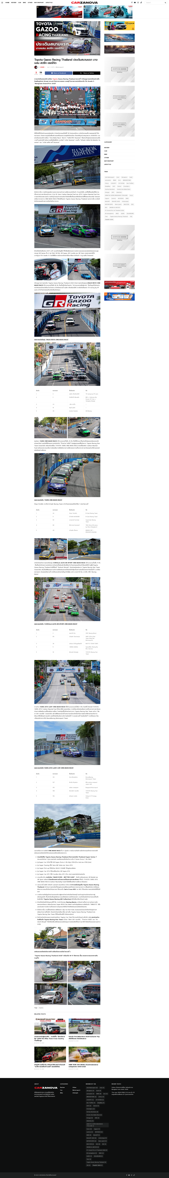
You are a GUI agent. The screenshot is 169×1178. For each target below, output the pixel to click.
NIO (132, 204)
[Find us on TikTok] (141, 2)
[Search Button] (166, 2)
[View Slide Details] (59, 12)
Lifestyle (49, 3)
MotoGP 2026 (116, 201)
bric (119, 180)
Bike (24, 3)
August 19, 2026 (39, 1069)
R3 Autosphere (109, 213)
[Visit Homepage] (84, 3)
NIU (106, 207)
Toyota (55, 79)
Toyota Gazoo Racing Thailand (119, 216)
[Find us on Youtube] (135, 3)
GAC (114, 186)
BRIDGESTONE (127, 180)
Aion (118, 177)
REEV (117, 213)
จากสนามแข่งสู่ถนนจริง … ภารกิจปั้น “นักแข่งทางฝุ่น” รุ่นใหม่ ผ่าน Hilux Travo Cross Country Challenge (49, 1039)
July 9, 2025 (50, 67)
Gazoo (119, 186)
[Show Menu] (2, 2)
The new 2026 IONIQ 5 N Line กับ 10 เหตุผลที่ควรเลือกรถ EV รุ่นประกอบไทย (123, 1093)
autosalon (108, 180)
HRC (113, 192)
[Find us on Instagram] (138, 3)
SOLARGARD (130, 213)
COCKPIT (113, 183)
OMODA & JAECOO (115, 207)
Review (13, 3)
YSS (131, 216)
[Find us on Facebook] (131, 3)
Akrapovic (124, 177)
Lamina (114, 198)
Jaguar (107, 198)
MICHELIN (120, 198)
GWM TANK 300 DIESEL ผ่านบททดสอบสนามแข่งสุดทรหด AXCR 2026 (83, 1066)
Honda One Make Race (123, 189)
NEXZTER (126, 204)
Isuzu (131, 195)
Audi (131, 177)
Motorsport (39, 3)
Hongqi (107, 192)
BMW (114, 180)
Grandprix (126, 186)
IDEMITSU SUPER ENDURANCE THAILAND (116, 195)
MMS (127, 198)
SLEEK (122, 213)
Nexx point (118, 204)
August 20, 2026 (73, 1041)
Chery (107, 183)
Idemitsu (119, 192)
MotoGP (107, 201)
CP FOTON (121, 183)
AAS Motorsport (109, 177)
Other (30, 3)
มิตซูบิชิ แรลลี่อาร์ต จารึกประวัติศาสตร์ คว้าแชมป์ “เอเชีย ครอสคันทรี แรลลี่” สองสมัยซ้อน (49, 1066)
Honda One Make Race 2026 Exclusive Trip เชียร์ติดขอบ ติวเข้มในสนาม (84, 1038)
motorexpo (125, 201)
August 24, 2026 (39, 1043)
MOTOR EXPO (109, 204)
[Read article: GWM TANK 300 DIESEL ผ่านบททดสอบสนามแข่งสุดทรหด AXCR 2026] (84, 1054)
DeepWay (107, 186)
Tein (106, 216)
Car (19, 3)
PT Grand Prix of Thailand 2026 (114, 210)
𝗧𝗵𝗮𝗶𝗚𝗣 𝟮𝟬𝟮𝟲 (109, 219)
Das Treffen (130, 183)
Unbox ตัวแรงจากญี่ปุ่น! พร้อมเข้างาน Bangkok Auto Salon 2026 (122, 1088)
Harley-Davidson (110, 189)
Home (7, 3)
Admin (42, 67)
